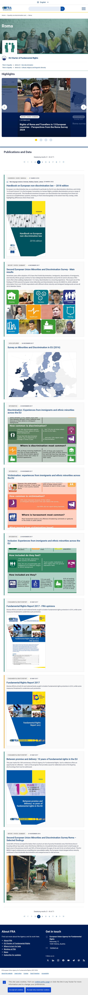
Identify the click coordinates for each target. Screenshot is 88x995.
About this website (7, 973)
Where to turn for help (12, 946)
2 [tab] (41, 140)
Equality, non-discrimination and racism (18, 15)
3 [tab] (46, 140)
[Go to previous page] (28, 162)
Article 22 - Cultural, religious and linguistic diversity (30, 67)
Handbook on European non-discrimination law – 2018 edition (38, 185)
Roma (30, 15)
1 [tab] (36, 140)
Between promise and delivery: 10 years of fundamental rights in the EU (42, 759)
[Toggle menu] (83, 8)
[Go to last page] (63, 162)
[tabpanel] (44, 107)
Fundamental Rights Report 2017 (23, 682)
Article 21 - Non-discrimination (24, 65)
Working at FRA (10, 949)
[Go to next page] (60, 162)
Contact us (54, 948)
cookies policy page (42, 982)
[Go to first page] (24, 162)
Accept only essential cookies (38, 990)
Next (83, 107)
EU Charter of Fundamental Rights (23, 58)
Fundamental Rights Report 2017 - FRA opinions (31, 606)
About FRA (8, 941)
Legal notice (17, 973)
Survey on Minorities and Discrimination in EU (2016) (34, 347)
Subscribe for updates (12, 955)
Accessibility (45, 973)
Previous (4, 107)
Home (3, 15)
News (6, 952)
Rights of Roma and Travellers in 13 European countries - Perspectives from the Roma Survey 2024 (44, 127)
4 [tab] (51, 140)
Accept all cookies (16, 990)
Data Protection (34, 973)
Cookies (26, 973)
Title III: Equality (7, 65)
